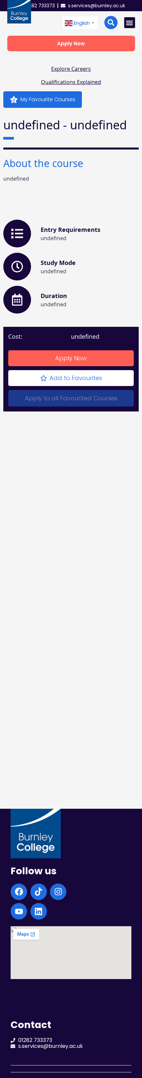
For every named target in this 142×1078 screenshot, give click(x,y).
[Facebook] (19, 892)
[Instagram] (58, 892)
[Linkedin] (38, 911)
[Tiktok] (38, 892)
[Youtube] (19, 911)
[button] (80, 23)
